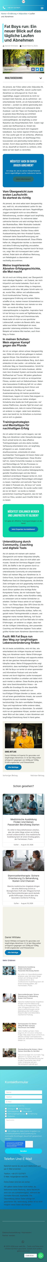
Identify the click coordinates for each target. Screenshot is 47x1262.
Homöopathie (13, 1111)
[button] (42, 8)
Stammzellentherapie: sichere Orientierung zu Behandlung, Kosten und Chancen (23, 878)
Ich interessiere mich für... (15, 1106)
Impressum (26, 1232)
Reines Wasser (24, 1109)
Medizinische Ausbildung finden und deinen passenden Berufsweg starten (23, 822)
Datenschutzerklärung (11, 1232)
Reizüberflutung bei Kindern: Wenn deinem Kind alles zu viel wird (30, 1050)
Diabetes (11, 1116)
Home (3, 13)
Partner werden (8, 1235)
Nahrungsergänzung (16, 1114)
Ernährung (12, 13)
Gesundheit (27, 1111)
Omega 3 (11, 1109)
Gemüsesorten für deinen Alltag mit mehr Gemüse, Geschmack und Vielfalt (27, 1025)
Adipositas (23, 13)
